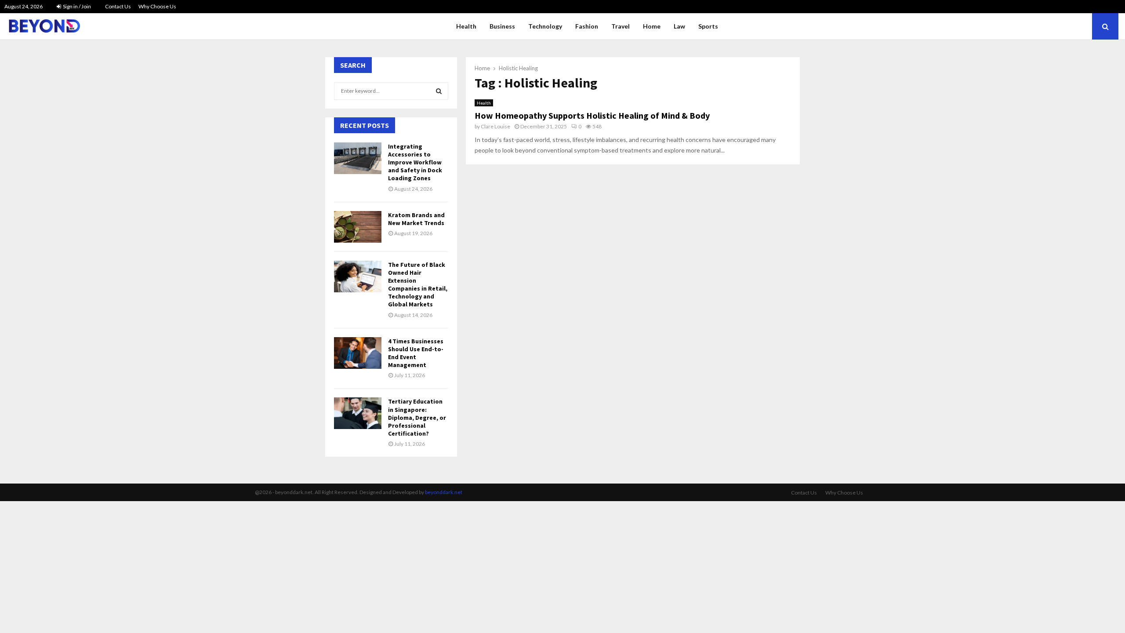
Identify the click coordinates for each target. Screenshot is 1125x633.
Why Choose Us (157, 6)
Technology (545, 26)
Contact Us (118, 6)
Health (466, 26)
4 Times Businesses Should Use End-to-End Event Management (415, 353)
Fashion (586, 26)
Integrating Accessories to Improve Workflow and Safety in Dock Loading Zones (415, 162)
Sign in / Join (76, 6)
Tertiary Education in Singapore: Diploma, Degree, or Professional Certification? (417, 417)
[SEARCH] (438, 91)
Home (651, 26)
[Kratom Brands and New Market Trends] (357, 227)
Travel (620, 26)
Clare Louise (495, 126)
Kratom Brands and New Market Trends (416, 219)
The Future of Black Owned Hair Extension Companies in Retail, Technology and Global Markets (417, 285)
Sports (708, 26)
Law (679, 26)
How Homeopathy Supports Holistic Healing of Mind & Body (592, 115)
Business (502, 26)
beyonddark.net (443, 492)
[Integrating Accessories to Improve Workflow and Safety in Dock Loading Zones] (357, 158)
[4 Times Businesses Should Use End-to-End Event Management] (357, 353)
